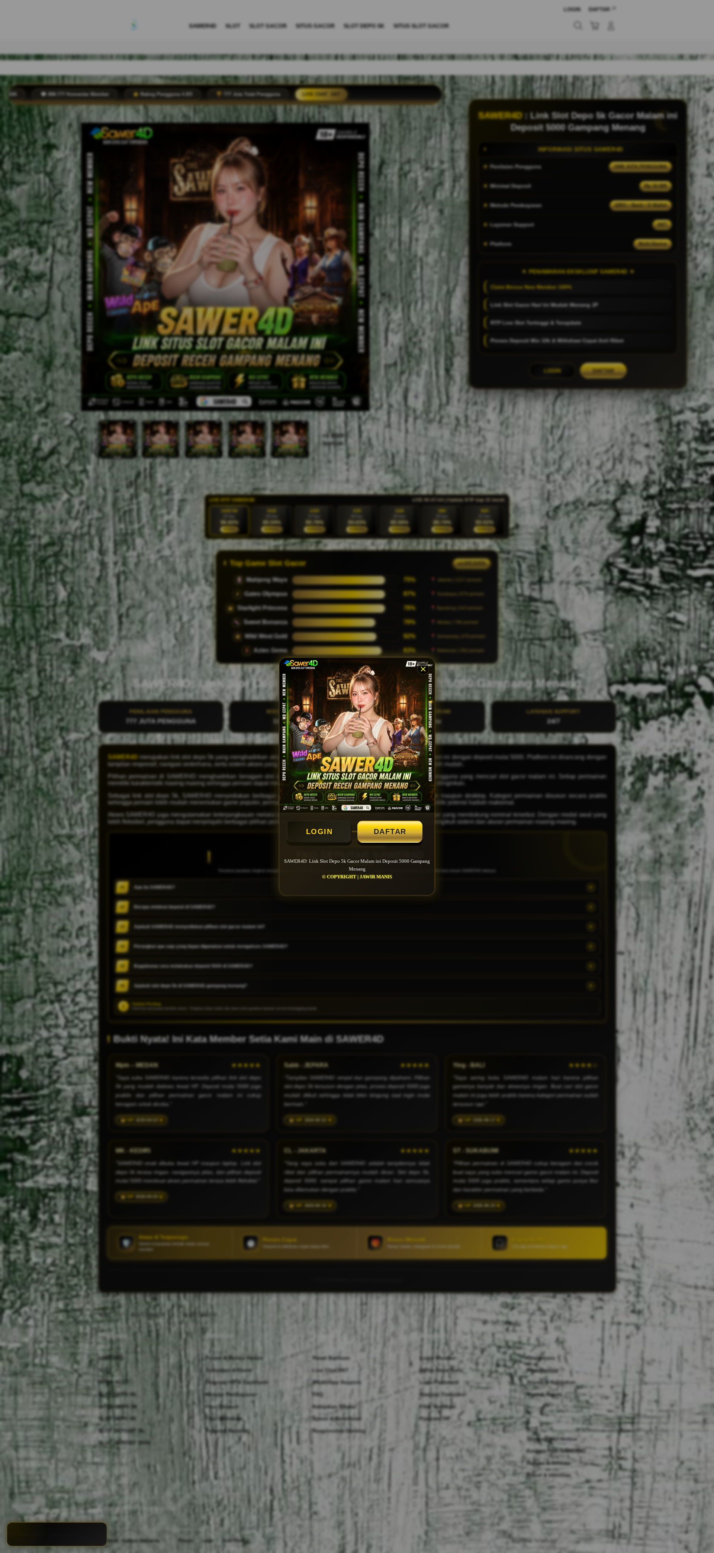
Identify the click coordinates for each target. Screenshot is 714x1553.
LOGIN (319, 831)
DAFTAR (390, 831)
